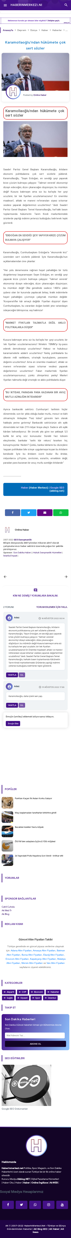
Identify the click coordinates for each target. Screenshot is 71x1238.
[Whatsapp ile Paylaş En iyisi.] (61, 512)
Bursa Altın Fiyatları (32, 954)
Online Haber (22, 529)
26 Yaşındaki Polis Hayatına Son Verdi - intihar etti (39, 855)
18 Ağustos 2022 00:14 (53, 618)
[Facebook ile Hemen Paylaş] (12, 512)
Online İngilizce (39, 1182)
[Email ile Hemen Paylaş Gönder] (45, 512)
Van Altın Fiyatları (56, 963)
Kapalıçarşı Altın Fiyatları (43, 959)
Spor (37, 997)
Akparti (10, 992)
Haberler (55, 992)
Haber (18, 1182)
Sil (21, 674)
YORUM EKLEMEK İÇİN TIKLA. (52, 607)
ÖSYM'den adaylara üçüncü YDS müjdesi (35, 841)
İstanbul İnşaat (10, 555)
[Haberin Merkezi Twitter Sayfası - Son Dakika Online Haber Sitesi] (21, 1205)
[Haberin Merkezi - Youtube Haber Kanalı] (62, 1205)
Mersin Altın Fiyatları (32, 963)
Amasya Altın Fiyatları (44, 950)
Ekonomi (38, 992)
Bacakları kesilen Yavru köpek (29, 827)
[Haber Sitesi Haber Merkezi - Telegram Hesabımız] (35, 1205)
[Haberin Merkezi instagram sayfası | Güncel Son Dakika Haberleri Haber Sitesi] (48, 1205)
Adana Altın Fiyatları (21, 950)
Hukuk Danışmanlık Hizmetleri (47, 552)
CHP (24, 992)
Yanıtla (12, 674)
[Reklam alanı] (35, 20)
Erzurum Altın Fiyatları (17, 959)
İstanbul (52, 997)
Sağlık (10, 997)
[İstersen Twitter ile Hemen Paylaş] (28, 512)
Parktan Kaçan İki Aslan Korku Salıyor (33, 798)
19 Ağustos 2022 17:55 (53, 687)
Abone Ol (35, 1043)
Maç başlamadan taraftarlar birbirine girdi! (35, 812)
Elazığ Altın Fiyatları (53, 954)
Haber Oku (8, 1182)
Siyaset (24, 997)
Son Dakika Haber (22, 552)
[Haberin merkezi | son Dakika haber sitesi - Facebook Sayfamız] (8, 1205)
